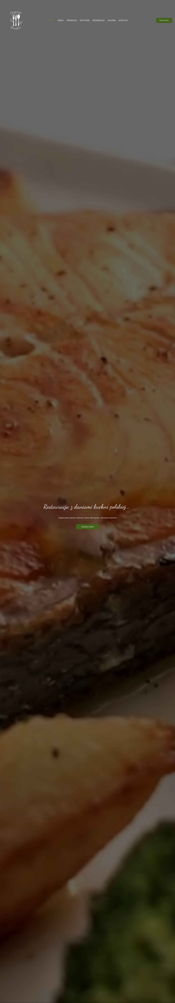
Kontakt (123, 20)
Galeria (112, 20)
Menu (61, 20)
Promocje (72, 20)
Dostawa (85, 20)
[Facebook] (5, 2)
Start (50, 20)
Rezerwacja (99, 20)
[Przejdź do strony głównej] (16, 20)
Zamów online (164, 20)
